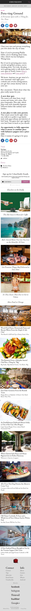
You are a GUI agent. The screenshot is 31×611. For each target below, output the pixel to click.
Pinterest (15, 595)
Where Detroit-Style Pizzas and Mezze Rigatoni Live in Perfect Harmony (14, 454)
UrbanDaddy (15, 2)
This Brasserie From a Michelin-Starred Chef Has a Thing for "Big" (14, 361)
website (5, 158)
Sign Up (25, 181)
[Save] (15, 25)
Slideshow (5, 168)
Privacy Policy (23, 608)
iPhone (22, 577)
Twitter (15, 599)
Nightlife (14, 6)
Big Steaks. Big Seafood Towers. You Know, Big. (14, 365)
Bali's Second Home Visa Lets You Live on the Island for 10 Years (15, 241)
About (22, 571)
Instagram (15, 591)
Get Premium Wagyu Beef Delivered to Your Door (15, 268)
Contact (8, 571)
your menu (20, 73)
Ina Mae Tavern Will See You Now (10, 522)
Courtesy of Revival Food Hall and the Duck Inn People (14, 489)
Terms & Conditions (15, 608)
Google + (15, 603)
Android (22, 580)
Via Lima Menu (7, 166)
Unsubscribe (9, 580)
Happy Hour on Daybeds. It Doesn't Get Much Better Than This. (14, 396)
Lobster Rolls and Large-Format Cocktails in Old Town (14, 553)
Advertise (8, 575)
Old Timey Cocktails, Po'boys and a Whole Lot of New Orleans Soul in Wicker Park (15, 518)
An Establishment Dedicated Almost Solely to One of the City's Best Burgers (15, 423)
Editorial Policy (6, 608)
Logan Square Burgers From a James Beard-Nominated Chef (13, 428)
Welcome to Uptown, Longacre (9, 458)
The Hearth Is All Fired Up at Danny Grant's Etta (15, 334)
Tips (7, 573)
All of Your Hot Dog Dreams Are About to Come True (15, 485)
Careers (22, 573)
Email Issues (9, 577)
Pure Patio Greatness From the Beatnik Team (14, 391)
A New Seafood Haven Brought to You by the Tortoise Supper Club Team (15, 549)
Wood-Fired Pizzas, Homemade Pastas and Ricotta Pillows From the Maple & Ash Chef (15, 330)
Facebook (15, 587)
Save (11, 25)
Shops (25, 6)
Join (21, 575)
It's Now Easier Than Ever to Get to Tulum (15, 295)
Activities (20, 6)
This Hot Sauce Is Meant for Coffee (15, 214)
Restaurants (7, 6)
